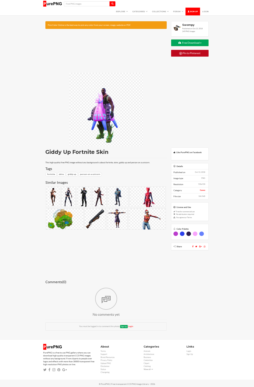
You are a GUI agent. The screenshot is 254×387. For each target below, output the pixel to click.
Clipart (146, 363)
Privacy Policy (106, 360)
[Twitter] (196, 246)
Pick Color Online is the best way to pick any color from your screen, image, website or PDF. (89, 25)
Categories (138, 11)
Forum (177, 11)
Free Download (191, 42)
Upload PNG (106, 363)
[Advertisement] (106, 52)
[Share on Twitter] (44, 370)
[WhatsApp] (204, 246)
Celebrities (148, 360)
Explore (121, 11)
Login (205, 11)
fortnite (51, 174)
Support (104, 354)
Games (202, 190)
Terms (103, 351)
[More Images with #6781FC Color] (201, 234)
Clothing (147, 366)
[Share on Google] (64, 370)
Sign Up (193, 11)
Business (147, 357)
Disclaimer (105, 366)
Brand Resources (108, 357)
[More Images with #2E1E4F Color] (188, 234)
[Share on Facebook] (49, 370)
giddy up (72, 174)
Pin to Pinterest (191, 53)
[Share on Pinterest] (58, 370)
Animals (147, 351)
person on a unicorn (90, 174)
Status (103, 369)
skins (61, 174)
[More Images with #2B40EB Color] (182, 234)
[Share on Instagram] (53, 370)
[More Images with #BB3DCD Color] (175, 234)
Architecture (149, 354)
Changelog (105, 372)
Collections (159, 11)
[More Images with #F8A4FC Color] (195, 234)
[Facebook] (192, 246)
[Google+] (200, 246)
